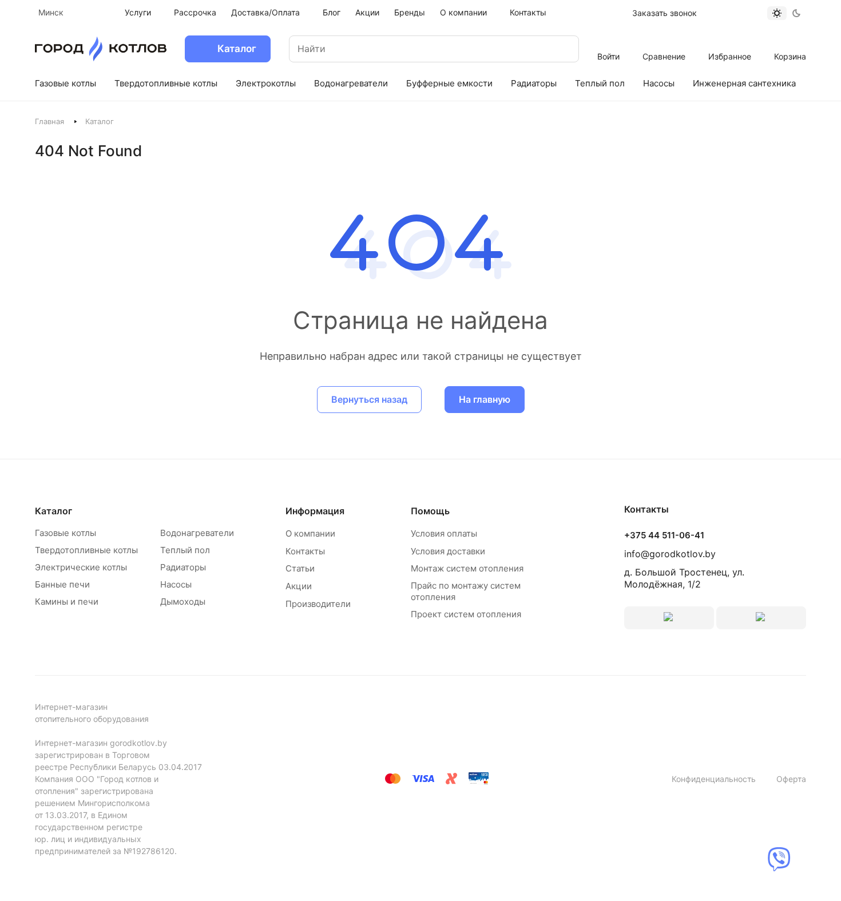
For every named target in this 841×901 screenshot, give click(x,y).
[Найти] (559, 48)
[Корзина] (790, 41)
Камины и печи (66, 601)
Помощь (430, 511)
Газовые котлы (65, 532)
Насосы (176, 584)
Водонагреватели (197, 532)
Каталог (53, 511)
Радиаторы (183, 567)
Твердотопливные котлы (86, 550)
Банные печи (62, 584)
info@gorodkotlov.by (670, 553)
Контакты (305, 551)
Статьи (300, 568)
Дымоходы (182, 601)
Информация (314, 511)
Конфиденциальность (714, 779)
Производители (318, 603)
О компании (310, 533)
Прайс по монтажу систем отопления (466, 591)
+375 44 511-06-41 (664, 535)
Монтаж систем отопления (467, 568)
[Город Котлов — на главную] (100, 49)
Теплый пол (185, 550)
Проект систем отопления (466, 614)
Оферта (791, 779)
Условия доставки (448, 551)
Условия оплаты (444, 533)
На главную (484, 399)
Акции (298, 586)
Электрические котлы (81, 567)
